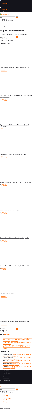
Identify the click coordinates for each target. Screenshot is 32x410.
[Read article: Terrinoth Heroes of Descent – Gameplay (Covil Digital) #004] (4, 226)
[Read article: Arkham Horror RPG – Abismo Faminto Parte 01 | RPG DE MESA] (4, 310)
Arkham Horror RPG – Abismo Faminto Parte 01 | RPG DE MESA (15, 321)
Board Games (6, 33)
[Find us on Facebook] (0, 45)
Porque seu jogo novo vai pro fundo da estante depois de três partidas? (17, 355)
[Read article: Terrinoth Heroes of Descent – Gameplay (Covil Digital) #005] (4, 56)
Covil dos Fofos (7, 25)
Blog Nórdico (6, 15)
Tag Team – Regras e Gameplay (7, 293)
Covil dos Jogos (3, 70)
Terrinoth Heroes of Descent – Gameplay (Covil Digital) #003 (14, 266)
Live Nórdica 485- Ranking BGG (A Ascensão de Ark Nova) (13, 154)
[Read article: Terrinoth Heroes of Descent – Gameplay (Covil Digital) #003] (4, 254)
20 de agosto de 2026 (4, 129)
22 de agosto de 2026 (4, 71)
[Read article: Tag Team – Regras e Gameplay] (4, 282)
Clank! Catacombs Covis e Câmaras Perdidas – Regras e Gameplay (15, 182)
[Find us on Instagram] (1, 45)
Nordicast (5, 372)
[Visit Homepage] (4, 3)
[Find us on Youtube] (2, 45)
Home (1, 27)
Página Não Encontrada (9, 27)
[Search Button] (0, 15)
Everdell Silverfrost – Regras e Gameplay (9, 210)
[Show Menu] (0, 12)
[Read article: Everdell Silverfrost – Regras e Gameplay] (4, 198)
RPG (4, 376)
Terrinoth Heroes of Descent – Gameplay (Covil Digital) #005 (14, 67)
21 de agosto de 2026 (4, 100)
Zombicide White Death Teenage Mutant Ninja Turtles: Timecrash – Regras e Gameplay (16, 340)
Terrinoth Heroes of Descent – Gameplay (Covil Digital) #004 (14, 238)
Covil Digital (6, 378)
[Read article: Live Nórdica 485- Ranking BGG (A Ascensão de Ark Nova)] (4, 142)
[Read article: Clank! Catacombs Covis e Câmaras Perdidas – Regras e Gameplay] (4, 170)
